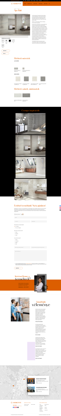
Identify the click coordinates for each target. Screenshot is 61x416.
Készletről (25, 3)
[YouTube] (15, 407)
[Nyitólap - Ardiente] (16, 3)
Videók (45, 405)
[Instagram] (16, 407)
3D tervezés (37, 0)
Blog (23, 0)
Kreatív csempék (26, 405)
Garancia (32, 0)
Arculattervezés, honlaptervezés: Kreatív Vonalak (44, 414)
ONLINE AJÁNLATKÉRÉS (45, 0)
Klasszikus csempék (26, 404)
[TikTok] (18, 407)
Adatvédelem (41, 407)
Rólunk (25, 0)
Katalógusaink (40, 0)
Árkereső (4, 53)
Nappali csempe (40, 3)
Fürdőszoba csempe (29, 3)
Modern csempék (33, 404)
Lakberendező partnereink (41, 406)
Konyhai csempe (35, 3)
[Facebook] (13, 407)
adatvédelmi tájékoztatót (29, 263)
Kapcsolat (34, 0)
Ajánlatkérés (4, 50)
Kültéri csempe (45, 3)
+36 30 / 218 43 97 (17, 0)
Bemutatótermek (28, 0)
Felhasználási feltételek (41, 408)
